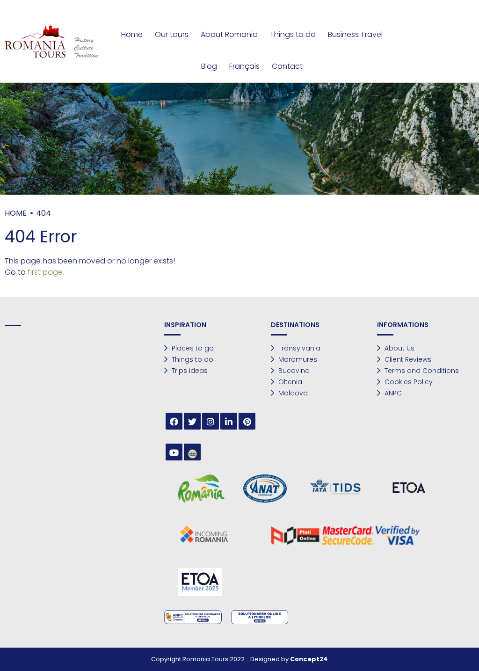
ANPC (392, 393)
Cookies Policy (408, 382)
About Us (398, 348)
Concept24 (309, 659)
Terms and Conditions (421, 370)
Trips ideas (189, 370)
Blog (209, 66)
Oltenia (289, 382)
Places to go (192, 348)
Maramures (296, 359)
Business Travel (355, 34)
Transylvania (298, 348)
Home (132, 34)
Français (244, 66)
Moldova (292, 393)
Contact (287, 66)
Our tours (172, 34)
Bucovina (293, 370)
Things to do (293, 34)
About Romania (229, 34)
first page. (46, 272)
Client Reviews (407, 359)
